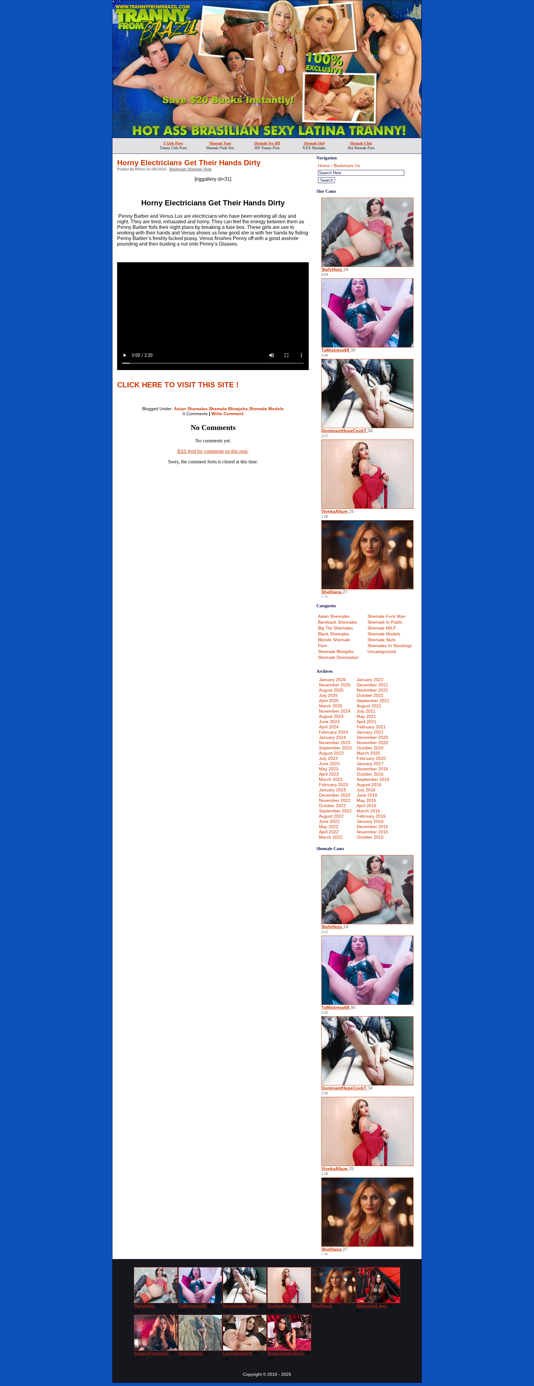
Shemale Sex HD (267, 143)
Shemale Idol (314, 143)
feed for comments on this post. (212, 451)
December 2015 (372, 826)
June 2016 (367, 795)
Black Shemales (333, 633)
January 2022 (370, 679)
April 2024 (329, 726)
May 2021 (366, 716)
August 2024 (331, 716)
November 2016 (372, 768)
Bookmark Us (347, 165)
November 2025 (334, 684)
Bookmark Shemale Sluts (190, 169)
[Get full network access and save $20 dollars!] (267, 136)
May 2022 (328, 826)
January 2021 (370, 732)
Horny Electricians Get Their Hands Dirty (189, 162)
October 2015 (370, 837)
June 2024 (329, 721)
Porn (322, 645)
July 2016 (366, 789)
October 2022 (332, 805)
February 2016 (371, 816)
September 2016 (373, 779)
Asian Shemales (191, 408)
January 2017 (370, 763)
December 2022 (334, 795)
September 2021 (373, 700)
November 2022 (334, 800)
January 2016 (370, 821)
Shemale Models (266, 408)
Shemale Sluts (381, 639)
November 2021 (372, 690)
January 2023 (332, 789)
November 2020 (372, 742)
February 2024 (333, 732)
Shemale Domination (338, 657)
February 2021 (371, 726)
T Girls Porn (173, 143)
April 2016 (366, 805)
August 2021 (369, 705)
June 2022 (329, 821)
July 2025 (328, 695)
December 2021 (372, 684)
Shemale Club (361, 143)
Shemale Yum (220, 143)
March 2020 (368, 753)
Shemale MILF (381, 628)
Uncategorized (381, 651)
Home (324, 165)
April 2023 (329, 774)
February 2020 (371, 758)
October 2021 (370, 695)
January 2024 (332, 737)
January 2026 (332, 679)
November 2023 (334, 742)
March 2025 (330, 705)
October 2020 (370, 747)
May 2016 (366, 800)
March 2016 (368, 810)
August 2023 (331, 753)
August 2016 (369, 784)
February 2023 (333, 784)
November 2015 (372, 831)
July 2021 (366, 711)
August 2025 (331, 690)
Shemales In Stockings (389, 645)
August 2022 (331, 816)
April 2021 (366, 721)
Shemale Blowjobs (228, 408)
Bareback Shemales (337, 622)
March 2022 (330, 837)
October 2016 (370, 774)
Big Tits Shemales (335, 628)
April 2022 (329, 831)
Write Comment (227, 413)
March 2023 (330, 779)
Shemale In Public (385, 622)
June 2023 (329, 763)
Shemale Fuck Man (386, 616)
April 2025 (329, 700)
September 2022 (335, 810)
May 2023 (328, 768)
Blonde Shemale (334, 639)
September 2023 (335, 747)
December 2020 (372, 737)
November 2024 (334, 711)
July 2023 (328, 758)
